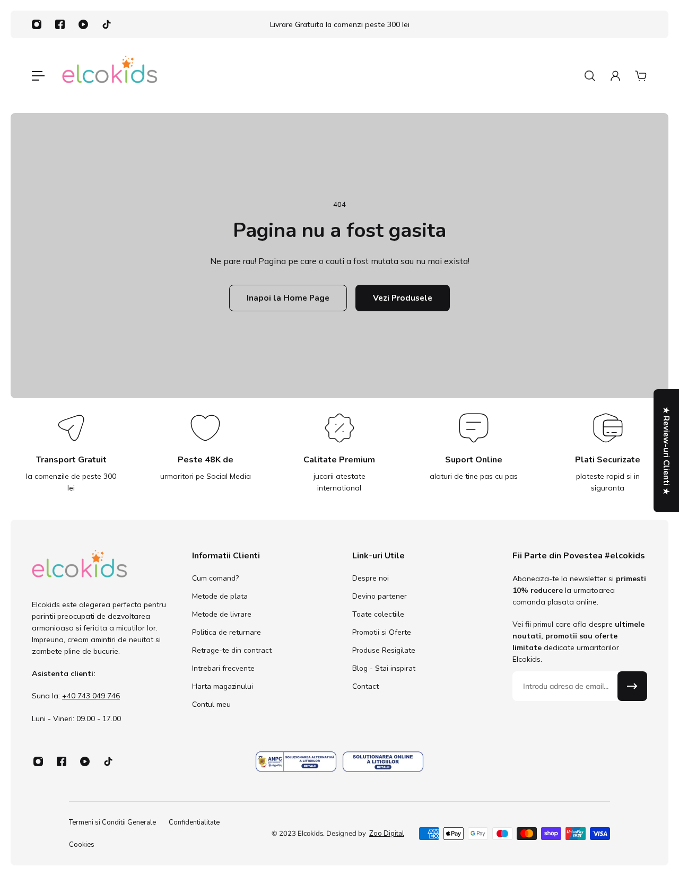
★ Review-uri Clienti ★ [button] (666, 451)
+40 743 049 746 (91, 696)
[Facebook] (60, 24)
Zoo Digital (386, 833)
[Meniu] (38, 76)
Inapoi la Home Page (288, 297)
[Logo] (110, 75)
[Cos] (641, 75)
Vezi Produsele (402, 297)
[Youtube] (83, 24)
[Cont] (615, 75)
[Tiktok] (106, 24)
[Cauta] (590, 75)
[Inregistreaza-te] (632, 686)
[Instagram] (36, 24)
